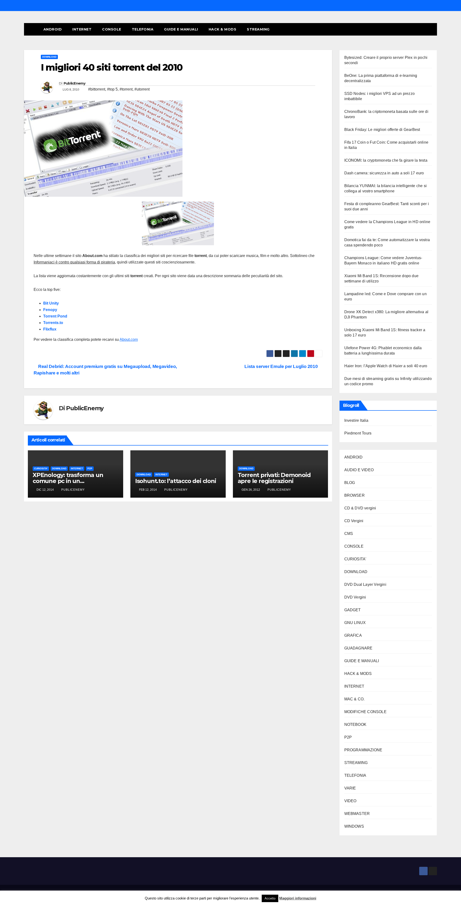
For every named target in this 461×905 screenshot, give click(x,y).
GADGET (352, 610)
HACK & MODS (223, 29)
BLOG (349, 483)
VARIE (350, 788)
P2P (89, 468)
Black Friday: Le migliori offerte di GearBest (382, 130)
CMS (348, 534)
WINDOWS (354, 826)
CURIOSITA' (41, 468)
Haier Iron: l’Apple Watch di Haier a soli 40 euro (385, 366)
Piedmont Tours (358, 433)
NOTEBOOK (355, 724)
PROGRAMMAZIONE (363, 750)
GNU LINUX (355, 623)
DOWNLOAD (49, 56)
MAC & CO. (354, 699)
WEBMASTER (357, 814)
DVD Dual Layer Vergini (365, 584)
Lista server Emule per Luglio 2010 (281, 366)
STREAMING (258, 29)
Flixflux (49, 329)
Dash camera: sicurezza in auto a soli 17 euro (384, 173)
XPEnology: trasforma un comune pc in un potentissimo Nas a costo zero (75, 480)
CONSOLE (111, 29)
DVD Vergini (355, 597)
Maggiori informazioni (297, 898)
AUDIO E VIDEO (359, 470)
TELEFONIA (143, 29)
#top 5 (112, 89)
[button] (424, 29)
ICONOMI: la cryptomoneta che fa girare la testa (385, 160)
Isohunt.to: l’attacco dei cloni (175, 480)
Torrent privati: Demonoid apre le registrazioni (274, 477)
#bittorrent (96, 89)
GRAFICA (353, 635)
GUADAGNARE (358, 648)
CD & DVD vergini (360, 508)
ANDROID (52, 29)
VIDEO (350, 801)
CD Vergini (354, 521)
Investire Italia (356, 420)
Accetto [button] (270, 898)
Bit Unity (51, 303)
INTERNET (81, 29)
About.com (129, 339)
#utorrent (142, 89)
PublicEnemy (74, 83)
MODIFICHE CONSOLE (365, 712)
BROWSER (354, 495)
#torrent (126, 89)
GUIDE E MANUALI (181, 29)
